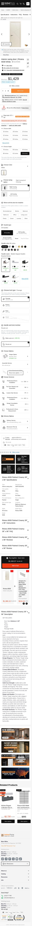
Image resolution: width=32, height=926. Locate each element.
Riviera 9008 (7, 588)
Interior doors (15, 10)
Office (14, 214)
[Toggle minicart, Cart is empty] (20, 3)
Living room (24, 214)
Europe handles (7, 238)
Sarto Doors (25, 108)
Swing (3, 504)
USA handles (21, 232)
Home (2, 10)
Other (26, 218)
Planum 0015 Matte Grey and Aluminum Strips (23, 806)
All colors (4, 246)
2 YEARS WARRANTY (7, 438)
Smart (16, 238)
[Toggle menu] (27, 3)
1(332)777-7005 (8, 895)
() (10, 86)
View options (8, 821)
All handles (7, 232)
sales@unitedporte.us (9, 897)
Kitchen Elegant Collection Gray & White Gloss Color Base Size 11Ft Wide (7, 806)
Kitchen (21, 506)
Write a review (15, 86)
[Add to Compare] (27, 63)
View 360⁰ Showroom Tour (8, 846)
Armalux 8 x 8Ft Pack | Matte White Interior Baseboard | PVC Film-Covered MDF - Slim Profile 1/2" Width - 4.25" (23, 588)
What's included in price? (8, 82)
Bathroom (18, 504)
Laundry (19, 218)
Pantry (17, 506)
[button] (8, 459)
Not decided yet (7, 211)
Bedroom (23, 504)
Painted (4, 500)
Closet (11, 218)
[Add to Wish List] (27, 59)
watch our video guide (15, 125)
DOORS (8, 10)
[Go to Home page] (8, 3)
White (16, 491)
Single (17, 500)
